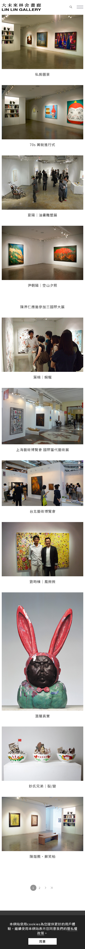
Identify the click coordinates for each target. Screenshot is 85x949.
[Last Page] (52, 888)
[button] (73, 7)
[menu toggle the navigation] (80, 7)
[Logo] (21, 6)
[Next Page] (45, 888)
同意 (42, 941)
